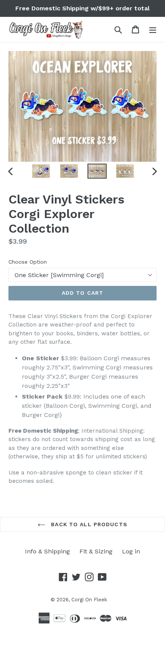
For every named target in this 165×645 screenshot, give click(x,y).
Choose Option (27, 262)
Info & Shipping (47, 551)
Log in (131, 551)
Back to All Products (88, 524)
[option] (41, 171)
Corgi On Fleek (89, 599)
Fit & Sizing (95, 551)
